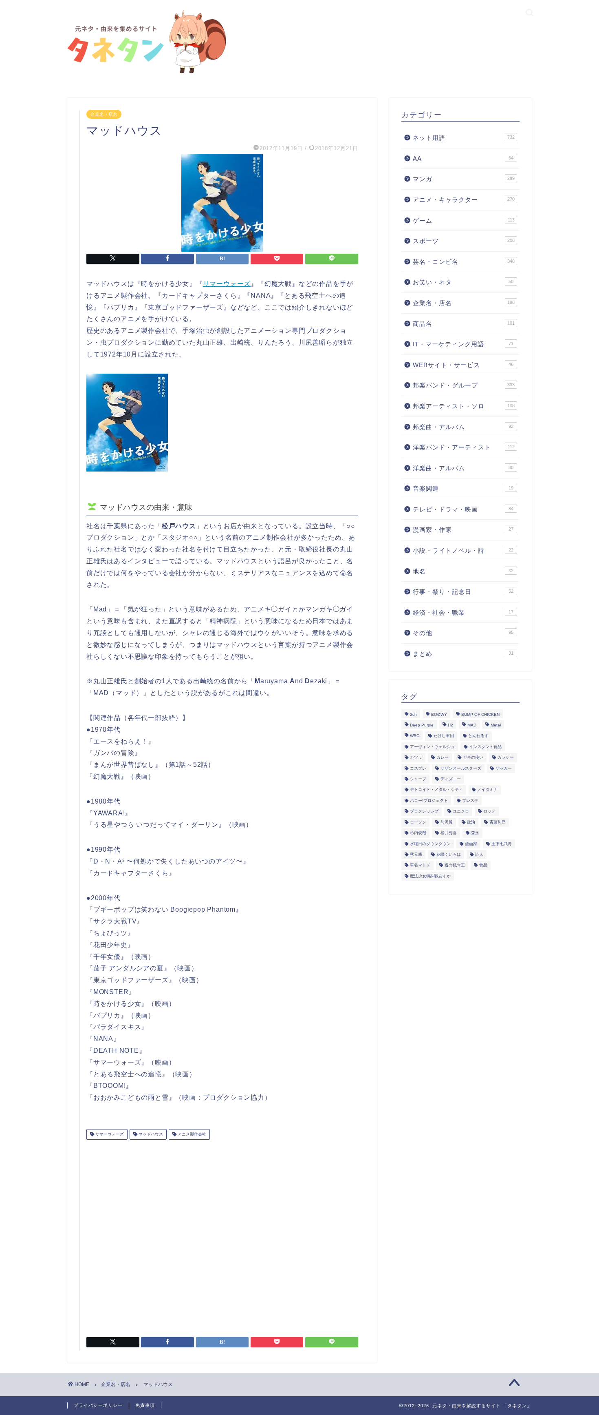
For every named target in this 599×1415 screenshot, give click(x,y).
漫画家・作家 (463, 529)
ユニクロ (461, 811)
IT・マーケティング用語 (463, 344)
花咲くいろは (448, 854)
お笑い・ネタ (463, 282)
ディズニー (450, 779)
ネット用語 (464, 137)
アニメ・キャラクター (464, 199)
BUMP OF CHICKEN (480, 714)
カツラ (416, 757)
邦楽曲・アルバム (463, 426)
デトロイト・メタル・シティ (436, 790)
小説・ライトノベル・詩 (463, 550)
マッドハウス (150, 1134)
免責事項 (145, 1405)
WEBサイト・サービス (463, 364)
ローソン (418, 822)
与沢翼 (446, 822)
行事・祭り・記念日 (463, 591)
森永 (475, 833)
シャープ (418, 779)
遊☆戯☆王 (455, 865)
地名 (463, 571)
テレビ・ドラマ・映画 (463, 509)
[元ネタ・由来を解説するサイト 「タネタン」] (144, 74)
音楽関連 (463, 488)
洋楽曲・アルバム (463, 468)
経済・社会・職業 (463, 612)
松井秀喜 (448, 833)
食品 (483, 865)
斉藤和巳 (497, 822)
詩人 (479, 854)
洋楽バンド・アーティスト (464, 447)
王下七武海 (501, 843)
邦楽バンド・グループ (464, 385)
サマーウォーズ (227, 283)
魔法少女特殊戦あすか (430, 876)
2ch (413, 714)
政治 (471, 822)
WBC (414, 736)
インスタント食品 (485, 746)
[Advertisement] (222, 1235)
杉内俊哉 (418, 833)
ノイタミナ (487, 790)
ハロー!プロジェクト (429, 800)
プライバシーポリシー (98, 1405)
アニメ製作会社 (191, 1134)
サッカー (503, 768)
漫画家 (471, 843)
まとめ (463, 653)
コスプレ (418, 768)
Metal (496, 725)
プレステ (470, 800)
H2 (450, 725)
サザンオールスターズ (460, 768)
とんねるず (478, 736)
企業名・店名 (103, 114)
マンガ (464, 178)
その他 (463, 632)
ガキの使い (473, 757)
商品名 (464, 323)
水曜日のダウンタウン (430, 843)
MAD (471, 725)
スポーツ (464, 240)
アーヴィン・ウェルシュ (432, 746)
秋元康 (416, 854)
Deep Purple (422, 725)
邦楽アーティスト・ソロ (464, 406)
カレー (442, 757)
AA (463, 158)
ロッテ (489, 811)
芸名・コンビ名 (464, 261)
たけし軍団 (444, 736)
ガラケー (506, 757)
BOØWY (439, 714)
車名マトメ (420, 865)
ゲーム (464, 220)
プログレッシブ (424, 811)
